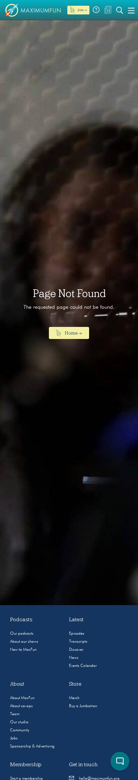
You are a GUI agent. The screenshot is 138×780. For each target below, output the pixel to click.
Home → (73, 333)
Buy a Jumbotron (83, 706)
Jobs (14, 738)
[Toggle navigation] (131, 10)
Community (19, 730)
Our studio (19, 722)
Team (14, 714)
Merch (74, 698)
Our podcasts (21, 634)
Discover (76, 650)
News (73, 658)
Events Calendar (83, 666)
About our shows (24, 642)
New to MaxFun (23, 650)
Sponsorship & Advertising (32, 746)
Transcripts (78, 642)
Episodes (76, 634)
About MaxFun (22, 698)
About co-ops (21, 706)
